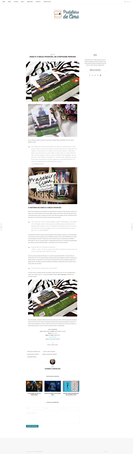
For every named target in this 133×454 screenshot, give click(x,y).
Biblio (22, 1)
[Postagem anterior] (1, 227)
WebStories (30, 1)
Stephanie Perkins (31, 356)
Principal (105, 451)
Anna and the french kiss (33, 351)
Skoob (50, 337)
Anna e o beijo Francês (49, 351)
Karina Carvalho (52, 369)
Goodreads (54, 337)
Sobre (9, 1)
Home (3, 1)
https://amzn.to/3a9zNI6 (55, 339)
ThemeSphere (40, 451)
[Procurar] (125, 1)
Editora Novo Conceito (39, 163)
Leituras (16, 1)
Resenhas (52, 54)
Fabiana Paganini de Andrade (49, 354)
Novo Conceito (54, 333)
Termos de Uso (47, 1)
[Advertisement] (66, 39)
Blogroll (38, 1)
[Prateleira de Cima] (66, 14)
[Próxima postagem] (132, 227)
